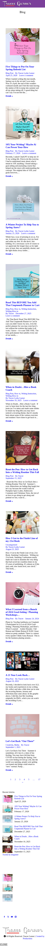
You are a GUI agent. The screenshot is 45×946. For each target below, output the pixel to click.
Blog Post (9, 73)
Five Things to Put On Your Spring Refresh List (20, 68)
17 (39, 779)
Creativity (9, 745)
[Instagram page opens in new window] (15, 916)
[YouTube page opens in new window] (12, 916)
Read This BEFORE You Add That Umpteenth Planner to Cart (22, 304)
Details (8, 96)
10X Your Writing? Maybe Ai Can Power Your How (21, 146)
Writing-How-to (12, 311)
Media (16, 745)
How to (17, 309)
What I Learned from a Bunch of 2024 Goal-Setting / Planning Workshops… (22, 612)
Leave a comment (26, 75)
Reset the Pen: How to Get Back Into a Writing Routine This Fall (22, 471)
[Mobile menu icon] (41, 4)
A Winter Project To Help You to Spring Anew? (27, 817)
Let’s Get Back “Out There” (20, 741)
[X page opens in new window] (8, 916)
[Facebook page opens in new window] (4, 916)
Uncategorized (11, 545)
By (24, 73)
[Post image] (7, 799)
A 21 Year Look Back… (18, 675)
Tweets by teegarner (10, 855)
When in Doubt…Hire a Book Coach (26, 837)
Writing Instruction (28, 309)
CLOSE (3, 944)
